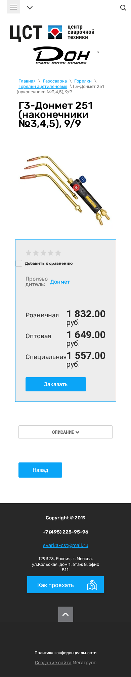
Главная (27, 81)
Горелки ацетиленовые (42, 86)
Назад (40, 470)
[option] (65, 189)
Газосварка (55, 81)
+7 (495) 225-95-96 (65, 532)
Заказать (56, 384)
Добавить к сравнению (48, 263)
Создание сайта (53, 663)
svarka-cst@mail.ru (65, 545)
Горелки (83, 81)
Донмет (60, 282)
